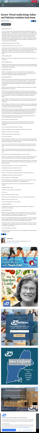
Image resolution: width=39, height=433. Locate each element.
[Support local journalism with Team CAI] (19, 257)
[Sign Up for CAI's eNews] (19, 327)
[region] (18, 422)
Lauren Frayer (6, 20)
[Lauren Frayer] (3, 240)
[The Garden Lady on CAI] (19, 288)
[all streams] (37, 5)
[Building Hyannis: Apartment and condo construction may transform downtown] (19, 399)
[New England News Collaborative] (19, 366)
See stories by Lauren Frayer (13, 242)
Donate (34, 1)
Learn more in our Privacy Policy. (24, 427)
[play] (3, 5)
